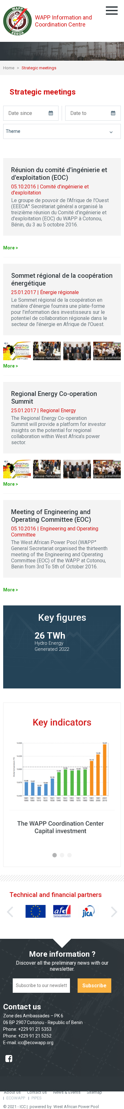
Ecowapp (15, 1098)
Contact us (37, 1092)
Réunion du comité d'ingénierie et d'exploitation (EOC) (59, 173)
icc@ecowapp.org (35, 1042)
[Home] (19, 20)
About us (12, 1092)
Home (8, 67)
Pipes (36, 1098)
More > (10, 247)
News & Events (66, 1092)
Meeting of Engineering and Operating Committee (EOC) (51, 515)
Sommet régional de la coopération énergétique (62, 279)
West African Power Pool (76, 1106)
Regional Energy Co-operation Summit (54, 397)
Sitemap (94, 1092)
